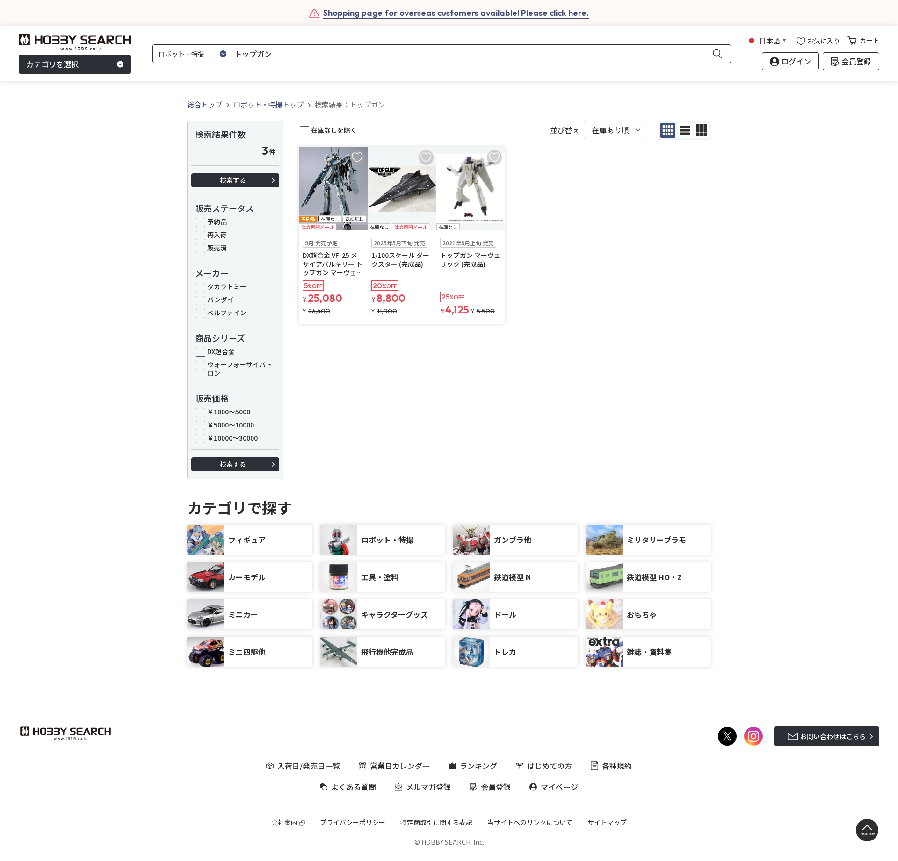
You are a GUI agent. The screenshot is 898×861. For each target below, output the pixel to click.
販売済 (217, 247)
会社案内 (284, 822)
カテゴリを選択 (52, 64)
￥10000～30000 (232, 438)
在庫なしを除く (334, 130)
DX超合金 (221, 351)
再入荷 (217, 234)
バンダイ (220, 299)
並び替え (565, 130)
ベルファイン (226, 312)
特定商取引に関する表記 (436, 822)
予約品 (217, 221)
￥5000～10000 (230, 424)
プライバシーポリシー (352, 822)
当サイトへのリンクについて (529, 822)
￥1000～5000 (228, 411)
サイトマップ (607, 822)
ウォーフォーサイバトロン (239, 368)
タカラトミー (226, 286)
